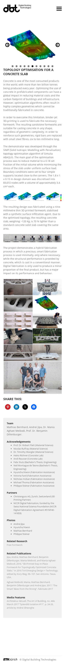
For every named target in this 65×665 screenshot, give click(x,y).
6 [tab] (32, 66)
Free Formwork (15, 544)
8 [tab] (40, 66)
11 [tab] (52, 66)
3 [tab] (20, 66)
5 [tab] (28, 66)
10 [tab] (48, 66)
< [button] (7, 45)
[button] (17, 287)
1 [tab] (13, 66)
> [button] (57, 45)
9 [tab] (44, 66)
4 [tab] (24, 66)
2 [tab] (17, 66)
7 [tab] (36, 66)
